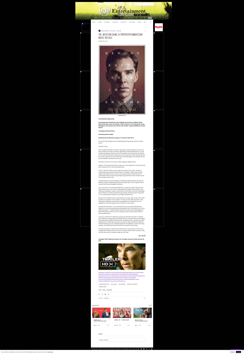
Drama (103, 289)
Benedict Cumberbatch (132, 284)
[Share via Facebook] (99, 294)
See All (150, 305)
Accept (238, 352)
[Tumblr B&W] (145, 15)
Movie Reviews (107, 22)
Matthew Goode (102, 286)
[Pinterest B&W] (143, 15)
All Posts (93, 22)
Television (139, 22)
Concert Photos (123, 22)
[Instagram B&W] (140, 15)
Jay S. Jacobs (113, 284)
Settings (232, 352)
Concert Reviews (132, 22)
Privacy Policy (50, 352)
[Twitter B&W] (138, 15)
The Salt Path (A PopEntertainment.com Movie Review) (141, 321)
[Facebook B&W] (135, 15)
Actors (100, 289)
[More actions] (145, 31)
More (145, 22)
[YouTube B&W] (148, 15)
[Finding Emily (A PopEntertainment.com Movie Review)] (101, 313)
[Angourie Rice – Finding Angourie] (122, 313)
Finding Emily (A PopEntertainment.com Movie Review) (100, 321)
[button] (150, 22)
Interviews (100, 22)
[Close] (242, 352)
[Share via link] (108, 294)
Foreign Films (109, 289)
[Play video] (122, 256)
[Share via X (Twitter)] (102, 294)
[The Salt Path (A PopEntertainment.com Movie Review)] (142, 313)
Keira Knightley (122, 284)
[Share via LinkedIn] (105, 294)
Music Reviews (115, 22)
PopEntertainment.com (104, 284)
